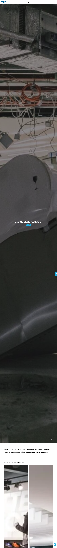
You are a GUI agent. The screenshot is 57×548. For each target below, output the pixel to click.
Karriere (42, 2)
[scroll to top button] (55, 544)
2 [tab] (51, 439)
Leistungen (27, 2)
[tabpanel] (28, 223)
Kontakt (47, 2)
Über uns (38, 2)
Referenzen (33, 2)
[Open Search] (50, 2)
